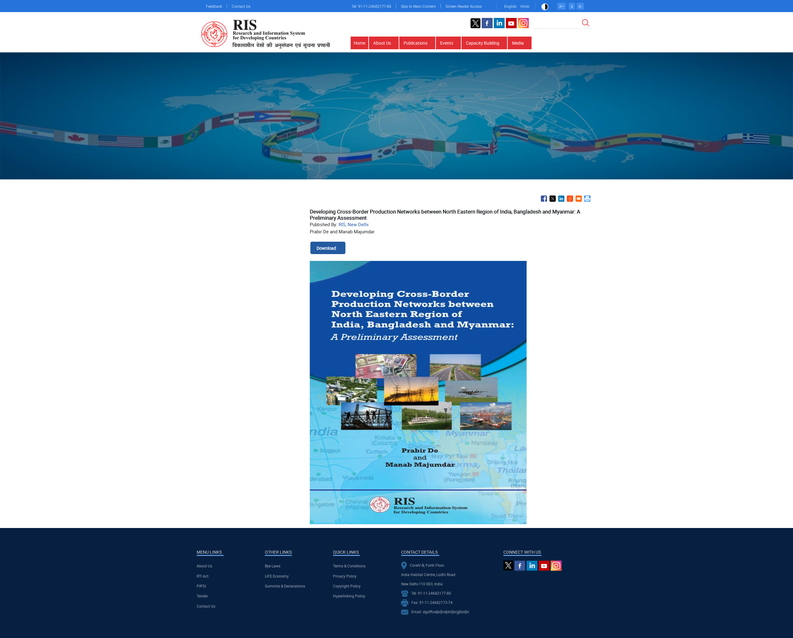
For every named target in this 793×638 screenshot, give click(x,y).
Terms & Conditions (349, 565)
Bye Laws (272, 565)
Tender (202, 595)
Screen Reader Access (463, 6)
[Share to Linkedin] (561, 199)
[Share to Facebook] (544, 199)
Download (326, 248)
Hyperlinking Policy (349, 595)
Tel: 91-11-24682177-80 (371, 6)
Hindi (524, 6)
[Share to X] (553, 199)
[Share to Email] (579, 199)
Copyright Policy (347, 585)
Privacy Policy (345, 576)
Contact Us (241, 6)
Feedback (214, 6)
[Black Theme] (545, 6)
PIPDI (201, 585)
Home (359, 43)
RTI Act (202, 576)
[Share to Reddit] (570, 199)
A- (580, 6)
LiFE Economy (277, 576)
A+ (561, 6)
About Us (204, 565)
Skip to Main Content (418, 6)
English (510, 6)
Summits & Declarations (285, 585)
